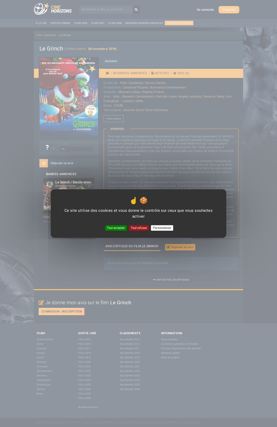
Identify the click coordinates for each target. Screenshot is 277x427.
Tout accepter (116, 228)
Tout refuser (139, 228)
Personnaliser (162, 228)
